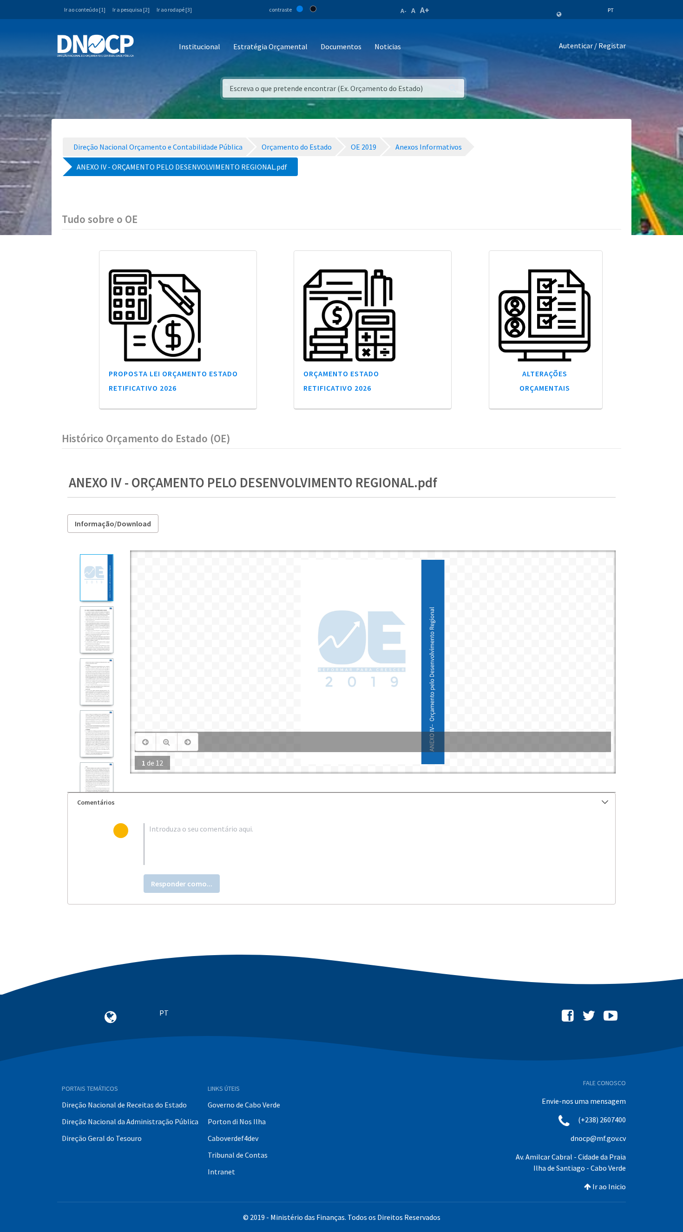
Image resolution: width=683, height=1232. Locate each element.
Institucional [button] (199, 46)
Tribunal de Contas (238, 1155)
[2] (96, 630)
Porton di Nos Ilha (237, 1121)
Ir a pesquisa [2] (131, 9)
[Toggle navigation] (146, 47)
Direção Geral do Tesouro (102, 1138)
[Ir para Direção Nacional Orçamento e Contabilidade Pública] (95, 46)
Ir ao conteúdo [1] (84, 9)
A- (404, 11)
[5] (96, 786)
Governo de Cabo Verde (244, 1104)
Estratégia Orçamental (270, 46)
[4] (96, 734)
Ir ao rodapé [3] (174, 9)
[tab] (341, 802)
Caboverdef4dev (233, 1138)
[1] (96, 578)
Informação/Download (113, 523)
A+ (424, 10)
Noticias (387, 46)
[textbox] (357, 844)
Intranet (221, 1171)
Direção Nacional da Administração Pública (130, 1121)
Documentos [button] (341, 46)
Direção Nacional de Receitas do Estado (124, 1104)
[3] (96, 682)
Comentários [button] (96, 802)
